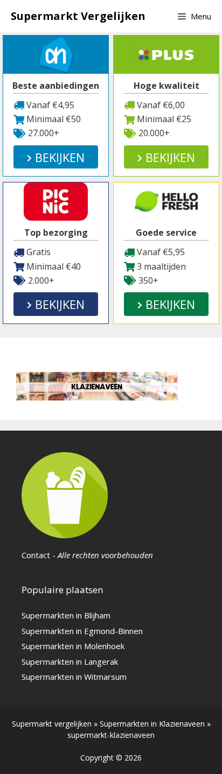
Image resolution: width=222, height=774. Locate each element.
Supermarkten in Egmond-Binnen (82, 630)
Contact (36, 555)
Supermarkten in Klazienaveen (152, 724)
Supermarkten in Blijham (66, 615)
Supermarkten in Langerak (70, 661)
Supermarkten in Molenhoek (73, 646)
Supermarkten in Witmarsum (74, 676)
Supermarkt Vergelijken (78, 16)
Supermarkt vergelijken (52, 724)
